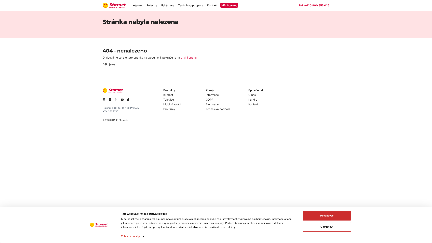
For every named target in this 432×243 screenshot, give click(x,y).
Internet (137, 5)
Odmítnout (326, 226)
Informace (212, 95)
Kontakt (212, 5)
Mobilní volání (172, 104)
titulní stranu (189, 57)
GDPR (209, 99)
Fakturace (167, 5)
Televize (152, 5)
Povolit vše (326, 215)
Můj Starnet (229, 5)
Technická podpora (190, 5)
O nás (252, 95)
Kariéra (252, 99)
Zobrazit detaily (130, 236)
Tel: (314, 5)
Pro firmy (169, 109)
